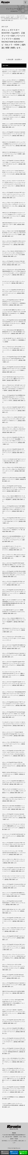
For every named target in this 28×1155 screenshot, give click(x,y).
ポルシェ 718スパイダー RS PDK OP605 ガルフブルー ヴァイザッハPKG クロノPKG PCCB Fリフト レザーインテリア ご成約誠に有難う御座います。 (14, 470)
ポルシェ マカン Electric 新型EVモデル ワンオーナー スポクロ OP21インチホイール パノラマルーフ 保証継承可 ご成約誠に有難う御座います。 (14, 498)
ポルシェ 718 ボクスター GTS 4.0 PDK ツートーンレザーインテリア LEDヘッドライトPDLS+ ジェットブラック (13, 638)
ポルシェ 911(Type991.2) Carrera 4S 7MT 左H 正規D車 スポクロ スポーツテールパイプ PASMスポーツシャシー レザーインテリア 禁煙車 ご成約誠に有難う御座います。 (14, 369)
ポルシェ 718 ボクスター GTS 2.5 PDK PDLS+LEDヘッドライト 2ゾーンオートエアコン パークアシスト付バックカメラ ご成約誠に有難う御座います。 (13, 967)
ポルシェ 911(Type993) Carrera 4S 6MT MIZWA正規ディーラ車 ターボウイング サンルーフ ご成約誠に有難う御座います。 (13, 902)
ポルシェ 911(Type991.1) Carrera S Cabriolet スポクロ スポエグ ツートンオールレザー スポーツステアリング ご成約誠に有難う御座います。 (13, 134)
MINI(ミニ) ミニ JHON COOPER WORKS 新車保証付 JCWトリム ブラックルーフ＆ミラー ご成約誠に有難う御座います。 (14, 125)
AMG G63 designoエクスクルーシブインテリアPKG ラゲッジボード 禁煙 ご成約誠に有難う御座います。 (13, 224)
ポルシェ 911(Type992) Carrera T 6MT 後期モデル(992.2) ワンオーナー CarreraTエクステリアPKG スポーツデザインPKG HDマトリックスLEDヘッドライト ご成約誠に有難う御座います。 (13, 509)
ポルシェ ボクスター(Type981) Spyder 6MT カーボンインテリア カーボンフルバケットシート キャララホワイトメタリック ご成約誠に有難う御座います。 (14, 409)
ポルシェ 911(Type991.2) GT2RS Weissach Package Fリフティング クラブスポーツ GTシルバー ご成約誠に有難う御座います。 (13, 976)
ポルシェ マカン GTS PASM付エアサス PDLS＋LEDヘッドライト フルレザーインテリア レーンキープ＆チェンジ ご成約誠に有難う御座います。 (14, 1061)
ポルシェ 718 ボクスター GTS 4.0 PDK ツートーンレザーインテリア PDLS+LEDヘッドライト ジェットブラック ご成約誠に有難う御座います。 (13, 349)
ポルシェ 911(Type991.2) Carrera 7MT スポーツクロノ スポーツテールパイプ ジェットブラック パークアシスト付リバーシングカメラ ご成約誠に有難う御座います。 (13, 195)
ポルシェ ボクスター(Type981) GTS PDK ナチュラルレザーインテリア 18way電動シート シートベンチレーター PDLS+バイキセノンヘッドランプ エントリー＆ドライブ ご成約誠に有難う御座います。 (13, 93)
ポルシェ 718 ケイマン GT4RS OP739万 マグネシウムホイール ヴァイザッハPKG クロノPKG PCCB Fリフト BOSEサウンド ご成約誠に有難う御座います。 (14, 419)
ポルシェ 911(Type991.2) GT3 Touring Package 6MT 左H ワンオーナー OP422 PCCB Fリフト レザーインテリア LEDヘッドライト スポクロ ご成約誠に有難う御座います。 (14, 488)
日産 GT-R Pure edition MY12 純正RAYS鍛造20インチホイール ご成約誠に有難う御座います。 (13, 993)
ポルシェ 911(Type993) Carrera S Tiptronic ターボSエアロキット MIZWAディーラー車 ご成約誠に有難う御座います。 (13, 529)
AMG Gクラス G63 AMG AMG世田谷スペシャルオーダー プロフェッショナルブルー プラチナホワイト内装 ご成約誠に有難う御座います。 (14, 807)
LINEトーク (23, 1152)
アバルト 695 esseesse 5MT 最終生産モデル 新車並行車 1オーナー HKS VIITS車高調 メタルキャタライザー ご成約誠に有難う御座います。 (14, 331)
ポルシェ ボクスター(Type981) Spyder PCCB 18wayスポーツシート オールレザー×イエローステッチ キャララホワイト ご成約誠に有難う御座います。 (13, 664)
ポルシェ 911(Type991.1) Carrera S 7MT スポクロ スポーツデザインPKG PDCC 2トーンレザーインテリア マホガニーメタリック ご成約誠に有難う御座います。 (13, 116)
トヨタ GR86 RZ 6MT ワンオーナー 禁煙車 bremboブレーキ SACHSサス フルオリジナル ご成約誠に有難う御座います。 (13, 611)
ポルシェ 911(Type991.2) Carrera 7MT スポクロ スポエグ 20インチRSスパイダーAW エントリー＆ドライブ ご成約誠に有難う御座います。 (14, 869)
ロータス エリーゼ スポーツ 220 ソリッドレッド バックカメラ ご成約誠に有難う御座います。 (13, 283)
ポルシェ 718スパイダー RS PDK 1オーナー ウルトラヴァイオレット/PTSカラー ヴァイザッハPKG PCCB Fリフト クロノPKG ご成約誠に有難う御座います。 (14, 205)
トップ (2, 16)
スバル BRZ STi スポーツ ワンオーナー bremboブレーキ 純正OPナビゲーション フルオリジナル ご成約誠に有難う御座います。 (13, 548)
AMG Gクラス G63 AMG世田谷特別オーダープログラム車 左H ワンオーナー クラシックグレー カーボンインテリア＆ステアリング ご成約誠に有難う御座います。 (13, 539)
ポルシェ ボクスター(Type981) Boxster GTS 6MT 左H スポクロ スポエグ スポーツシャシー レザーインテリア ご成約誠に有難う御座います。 (13, 451)
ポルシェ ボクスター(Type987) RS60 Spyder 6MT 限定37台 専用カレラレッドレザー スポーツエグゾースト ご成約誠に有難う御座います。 (14, 564)
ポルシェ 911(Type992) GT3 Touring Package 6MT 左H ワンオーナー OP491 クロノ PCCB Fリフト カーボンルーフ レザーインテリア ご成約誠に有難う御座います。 (13, 714)
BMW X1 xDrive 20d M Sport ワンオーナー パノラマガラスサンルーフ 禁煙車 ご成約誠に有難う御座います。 (13, 774)
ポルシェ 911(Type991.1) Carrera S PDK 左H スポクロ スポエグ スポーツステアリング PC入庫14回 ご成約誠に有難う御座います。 (13, 263)
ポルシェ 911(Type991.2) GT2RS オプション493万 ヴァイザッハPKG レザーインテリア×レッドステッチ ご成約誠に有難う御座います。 (13, 1070)
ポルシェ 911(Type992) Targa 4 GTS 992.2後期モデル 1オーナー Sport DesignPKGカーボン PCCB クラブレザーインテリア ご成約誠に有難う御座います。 (14, 359)
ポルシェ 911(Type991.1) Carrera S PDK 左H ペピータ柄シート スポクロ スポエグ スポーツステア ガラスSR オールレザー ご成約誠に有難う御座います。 (13, 163)
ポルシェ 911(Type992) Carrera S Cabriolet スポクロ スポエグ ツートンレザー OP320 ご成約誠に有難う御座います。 (14, 655)
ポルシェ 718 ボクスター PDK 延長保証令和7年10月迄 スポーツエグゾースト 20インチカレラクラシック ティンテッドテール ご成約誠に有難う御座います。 (14, 694)
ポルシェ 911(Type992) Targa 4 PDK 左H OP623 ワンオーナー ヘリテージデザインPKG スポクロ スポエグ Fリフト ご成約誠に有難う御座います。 (14, 765)
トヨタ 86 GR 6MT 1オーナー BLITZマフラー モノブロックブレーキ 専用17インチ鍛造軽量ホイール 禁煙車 (14, 340)
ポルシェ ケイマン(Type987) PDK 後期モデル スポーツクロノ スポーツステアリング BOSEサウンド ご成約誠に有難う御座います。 (13, 894)
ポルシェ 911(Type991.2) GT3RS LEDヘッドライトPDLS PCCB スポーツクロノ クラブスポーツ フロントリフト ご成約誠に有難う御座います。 (13, 920)
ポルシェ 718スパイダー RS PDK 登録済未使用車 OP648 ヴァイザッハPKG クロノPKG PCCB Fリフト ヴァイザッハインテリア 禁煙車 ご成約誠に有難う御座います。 (14, 233)
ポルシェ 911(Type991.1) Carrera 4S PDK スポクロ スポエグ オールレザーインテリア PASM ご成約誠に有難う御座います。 (14, 886)
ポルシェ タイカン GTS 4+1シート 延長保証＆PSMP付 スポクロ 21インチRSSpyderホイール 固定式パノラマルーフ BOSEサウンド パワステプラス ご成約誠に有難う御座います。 (13, 82)
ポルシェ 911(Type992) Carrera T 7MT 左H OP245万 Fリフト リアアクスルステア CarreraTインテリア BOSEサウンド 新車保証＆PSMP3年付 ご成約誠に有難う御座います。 (14, 302)
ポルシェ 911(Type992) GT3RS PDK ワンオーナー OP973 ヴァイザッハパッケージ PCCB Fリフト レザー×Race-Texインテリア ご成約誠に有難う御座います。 (14, 520)
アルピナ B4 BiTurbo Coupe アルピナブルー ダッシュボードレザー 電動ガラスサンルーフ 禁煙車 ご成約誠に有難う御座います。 (13, 378)
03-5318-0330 (4, 1152)
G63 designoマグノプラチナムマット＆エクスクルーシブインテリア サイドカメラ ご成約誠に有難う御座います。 (13, 630)
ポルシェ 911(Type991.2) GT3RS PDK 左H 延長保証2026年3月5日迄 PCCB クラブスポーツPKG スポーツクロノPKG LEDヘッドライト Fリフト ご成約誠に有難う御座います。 (14, 574)
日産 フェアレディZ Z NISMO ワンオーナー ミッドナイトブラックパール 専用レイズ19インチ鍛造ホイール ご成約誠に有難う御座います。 (14, 790)
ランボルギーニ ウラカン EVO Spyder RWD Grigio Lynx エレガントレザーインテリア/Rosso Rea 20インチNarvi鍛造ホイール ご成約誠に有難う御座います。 (13, 1002)
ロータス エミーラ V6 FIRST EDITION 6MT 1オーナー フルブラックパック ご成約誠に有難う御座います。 (13, 835)
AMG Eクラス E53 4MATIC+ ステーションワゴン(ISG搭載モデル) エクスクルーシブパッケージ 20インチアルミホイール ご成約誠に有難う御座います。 (14, 144)
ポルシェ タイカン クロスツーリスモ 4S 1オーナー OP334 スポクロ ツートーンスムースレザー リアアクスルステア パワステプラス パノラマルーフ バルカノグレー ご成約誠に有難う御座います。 (13, 184)
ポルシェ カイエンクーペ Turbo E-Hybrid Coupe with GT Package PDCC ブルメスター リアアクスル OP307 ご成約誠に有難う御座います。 (13, 734)
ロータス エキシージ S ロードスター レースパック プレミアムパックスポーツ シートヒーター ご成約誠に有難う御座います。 (13, 877)
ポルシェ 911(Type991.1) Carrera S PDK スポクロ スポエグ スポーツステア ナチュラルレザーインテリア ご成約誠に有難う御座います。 (13, 844)
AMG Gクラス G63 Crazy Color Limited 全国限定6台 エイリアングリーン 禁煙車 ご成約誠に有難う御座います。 (14, 479)
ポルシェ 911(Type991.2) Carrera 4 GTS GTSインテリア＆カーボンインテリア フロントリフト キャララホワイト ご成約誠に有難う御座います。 (14, 1040)
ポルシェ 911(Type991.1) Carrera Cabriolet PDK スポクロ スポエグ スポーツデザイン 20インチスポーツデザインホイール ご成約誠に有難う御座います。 (14, 816)
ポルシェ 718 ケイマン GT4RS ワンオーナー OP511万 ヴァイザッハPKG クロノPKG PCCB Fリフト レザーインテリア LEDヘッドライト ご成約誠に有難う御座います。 (13, 429)
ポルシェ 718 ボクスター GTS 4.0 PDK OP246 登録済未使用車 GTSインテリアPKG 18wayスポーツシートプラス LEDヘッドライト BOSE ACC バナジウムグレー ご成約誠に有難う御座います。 (14, 273)
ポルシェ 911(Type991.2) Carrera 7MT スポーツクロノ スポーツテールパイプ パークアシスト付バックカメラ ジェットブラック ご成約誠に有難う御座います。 (13, 947)
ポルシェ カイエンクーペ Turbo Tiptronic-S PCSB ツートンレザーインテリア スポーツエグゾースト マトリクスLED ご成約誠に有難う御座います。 (14, 173)
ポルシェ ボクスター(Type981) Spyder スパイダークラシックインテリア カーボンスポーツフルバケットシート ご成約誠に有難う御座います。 (14, 684)
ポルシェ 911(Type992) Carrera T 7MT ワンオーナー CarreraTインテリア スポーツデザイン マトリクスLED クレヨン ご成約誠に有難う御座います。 (14, 704)
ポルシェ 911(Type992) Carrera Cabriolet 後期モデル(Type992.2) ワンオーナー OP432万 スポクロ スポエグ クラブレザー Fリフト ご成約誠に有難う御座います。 (14, 322)
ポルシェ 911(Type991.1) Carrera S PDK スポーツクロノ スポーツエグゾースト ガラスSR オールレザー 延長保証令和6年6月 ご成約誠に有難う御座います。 (13, 1051)
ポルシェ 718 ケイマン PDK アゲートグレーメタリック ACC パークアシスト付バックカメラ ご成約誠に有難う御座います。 (13, 861)
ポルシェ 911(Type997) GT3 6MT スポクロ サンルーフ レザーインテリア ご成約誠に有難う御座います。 (13, 937)
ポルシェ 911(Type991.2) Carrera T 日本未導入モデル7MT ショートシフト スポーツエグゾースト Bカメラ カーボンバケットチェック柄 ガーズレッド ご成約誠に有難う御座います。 (13, 1089)
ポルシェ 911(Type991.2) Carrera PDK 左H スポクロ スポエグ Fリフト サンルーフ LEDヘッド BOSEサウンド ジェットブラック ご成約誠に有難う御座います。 (14, 592)
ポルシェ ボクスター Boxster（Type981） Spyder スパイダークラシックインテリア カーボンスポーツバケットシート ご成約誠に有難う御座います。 (14, 1012)
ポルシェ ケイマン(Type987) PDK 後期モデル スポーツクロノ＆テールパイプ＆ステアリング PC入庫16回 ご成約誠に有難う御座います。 (13, 782)
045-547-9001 (14, 1152)
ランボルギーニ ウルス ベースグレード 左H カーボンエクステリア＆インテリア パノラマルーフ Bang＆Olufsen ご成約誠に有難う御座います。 (14, 724)
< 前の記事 (10, 59)
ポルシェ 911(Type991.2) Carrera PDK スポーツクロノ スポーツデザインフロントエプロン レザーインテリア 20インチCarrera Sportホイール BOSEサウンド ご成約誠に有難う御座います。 (13, 754)
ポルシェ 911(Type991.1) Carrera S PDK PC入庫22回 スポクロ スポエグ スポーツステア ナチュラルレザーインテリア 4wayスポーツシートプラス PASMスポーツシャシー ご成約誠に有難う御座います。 (14, 105)
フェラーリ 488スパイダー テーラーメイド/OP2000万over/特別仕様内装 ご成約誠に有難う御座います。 (13, 1105)
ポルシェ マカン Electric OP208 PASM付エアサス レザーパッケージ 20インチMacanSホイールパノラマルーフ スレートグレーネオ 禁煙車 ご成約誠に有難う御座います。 (14, 253)
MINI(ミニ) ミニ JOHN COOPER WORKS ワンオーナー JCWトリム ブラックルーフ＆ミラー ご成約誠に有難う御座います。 (14, 799)
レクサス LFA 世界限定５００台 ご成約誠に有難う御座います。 (13, 1097)
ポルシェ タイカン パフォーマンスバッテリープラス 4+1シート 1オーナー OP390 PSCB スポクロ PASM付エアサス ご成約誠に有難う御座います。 (14, 957)
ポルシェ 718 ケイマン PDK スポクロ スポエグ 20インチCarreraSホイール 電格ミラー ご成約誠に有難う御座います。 (13, 556)
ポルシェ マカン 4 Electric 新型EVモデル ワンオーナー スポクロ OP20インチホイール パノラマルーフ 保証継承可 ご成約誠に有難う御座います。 (14, 620)
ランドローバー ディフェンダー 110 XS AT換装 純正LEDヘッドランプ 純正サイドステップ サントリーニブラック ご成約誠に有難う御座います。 (14, 72)
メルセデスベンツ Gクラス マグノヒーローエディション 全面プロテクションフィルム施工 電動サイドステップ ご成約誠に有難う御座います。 (14, 1079)
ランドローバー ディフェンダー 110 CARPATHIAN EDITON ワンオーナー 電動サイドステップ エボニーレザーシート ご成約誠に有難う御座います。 (13, 674)
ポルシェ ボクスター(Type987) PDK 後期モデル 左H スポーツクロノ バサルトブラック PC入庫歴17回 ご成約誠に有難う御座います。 (14, 646)
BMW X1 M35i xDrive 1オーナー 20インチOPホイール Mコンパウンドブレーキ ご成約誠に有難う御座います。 (13, 911)
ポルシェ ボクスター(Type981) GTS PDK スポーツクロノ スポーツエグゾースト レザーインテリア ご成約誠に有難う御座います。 (13, 583)
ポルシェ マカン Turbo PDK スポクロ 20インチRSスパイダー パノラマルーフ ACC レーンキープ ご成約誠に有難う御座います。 (14, 929)
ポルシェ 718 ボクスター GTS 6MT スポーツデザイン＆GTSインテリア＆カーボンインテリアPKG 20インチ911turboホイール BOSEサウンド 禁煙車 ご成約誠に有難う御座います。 (13, 387)
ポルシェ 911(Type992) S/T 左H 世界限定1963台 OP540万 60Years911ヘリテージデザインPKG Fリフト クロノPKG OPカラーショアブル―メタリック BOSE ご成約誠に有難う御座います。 (13, 399)
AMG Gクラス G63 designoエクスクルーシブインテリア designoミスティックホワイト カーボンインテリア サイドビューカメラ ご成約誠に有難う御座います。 (14, 215)
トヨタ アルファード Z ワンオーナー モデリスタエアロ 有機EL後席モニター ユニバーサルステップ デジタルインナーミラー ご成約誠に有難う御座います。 (13, 826)
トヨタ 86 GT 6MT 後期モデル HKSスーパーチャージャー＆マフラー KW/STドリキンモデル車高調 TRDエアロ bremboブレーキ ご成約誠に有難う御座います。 (14, 312)
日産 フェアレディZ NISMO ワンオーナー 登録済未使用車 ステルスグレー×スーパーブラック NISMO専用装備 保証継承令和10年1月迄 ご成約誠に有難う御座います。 (13, 602)
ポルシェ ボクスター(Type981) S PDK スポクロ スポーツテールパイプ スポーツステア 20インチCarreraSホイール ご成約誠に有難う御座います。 (13, 243)
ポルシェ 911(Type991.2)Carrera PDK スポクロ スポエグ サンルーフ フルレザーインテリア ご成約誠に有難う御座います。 (13, 1021)
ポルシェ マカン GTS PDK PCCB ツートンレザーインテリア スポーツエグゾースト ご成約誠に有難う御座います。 (13, 743)
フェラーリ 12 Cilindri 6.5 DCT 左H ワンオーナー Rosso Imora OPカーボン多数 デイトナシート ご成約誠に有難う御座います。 (14, 460)
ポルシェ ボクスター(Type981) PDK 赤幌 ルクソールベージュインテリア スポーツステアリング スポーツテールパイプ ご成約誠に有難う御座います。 (14, 1030)
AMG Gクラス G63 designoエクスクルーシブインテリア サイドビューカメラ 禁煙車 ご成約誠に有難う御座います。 (13, 153)
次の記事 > (18, 59)
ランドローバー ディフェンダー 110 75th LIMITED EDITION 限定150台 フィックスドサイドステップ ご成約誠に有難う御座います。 (14, 852)
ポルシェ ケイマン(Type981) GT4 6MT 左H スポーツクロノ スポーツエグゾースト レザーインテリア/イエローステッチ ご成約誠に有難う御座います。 (13, 292)
